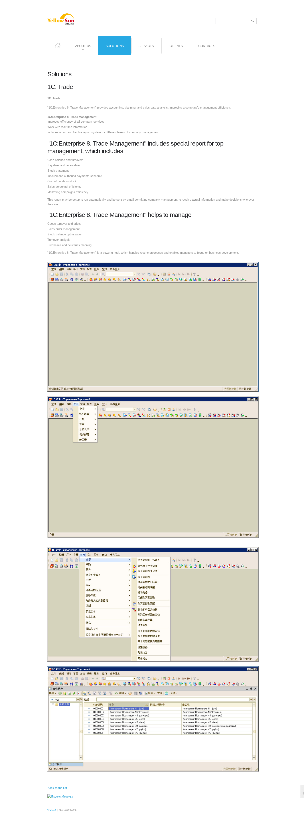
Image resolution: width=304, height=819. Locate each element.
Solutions (115, 46)
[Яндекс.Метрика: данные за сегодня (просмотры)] (60, 796)
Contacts (206, 46)
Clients (176, 46)
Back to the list (57, 788)
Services (146, 46)
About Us (79, 48)
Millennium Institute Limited (70, 21)
